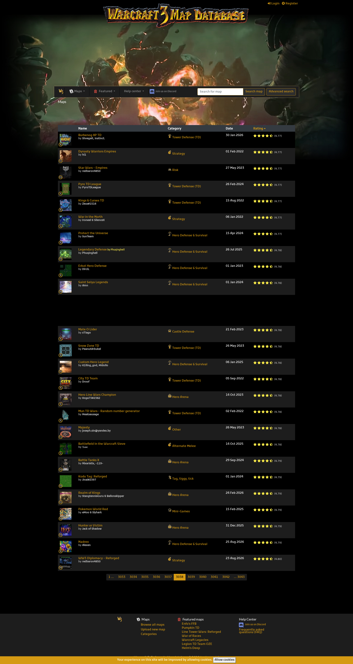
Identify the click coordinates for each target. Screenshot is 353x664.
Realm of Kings (89, 493)
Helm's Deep (191, 648)
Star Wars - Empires (92, 168)
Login (275, 4)
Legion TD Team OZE (197, 644)
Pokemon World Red (93, 509)
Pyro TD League (89, 184)
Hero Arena (180, 397)
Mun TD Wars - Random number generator (109, 411)
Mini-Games (181, 511)
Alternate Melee (184, 446)
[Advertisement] (176, 58)
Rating (258, 129)
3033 (121, 577)
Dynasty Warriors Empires (97, 151)
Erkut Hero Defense (92, 266)
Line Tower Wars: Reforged (201, 632)
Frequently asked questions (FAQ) (251, 631)
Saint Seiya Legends (93, 282)
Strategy (178, 153)
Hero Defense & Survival (189, 235)
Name (82, 129)
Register (291, 4)
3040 (202, 577)
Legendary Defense (101, 249)
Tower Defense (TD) (186, 137)
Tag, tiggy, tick (183, 478)
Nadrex (83, 542)
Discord (165, 91)
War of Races (191, 636)
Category (174, 129)
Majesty (84, 427)
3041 (214, 577)
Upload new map (153, 629)
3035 (145, 577)
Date (229, 129)
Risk (175, 170)
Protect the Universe (93, 233)
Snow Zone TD (88, 345)
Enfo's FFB (189, 624)
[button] (77, 91)
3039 (191, 577)
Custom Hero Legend (93, 362)
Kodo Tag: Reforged (92, 476)
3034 (133, 577)
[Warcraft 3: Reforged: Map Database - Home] (176, 15)
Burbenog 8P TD (89, 135)
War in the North (90, 217)
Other (176, 429)
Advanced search (281, 91)
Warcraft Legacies (195, 640)
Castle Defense (183, 331)
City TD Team (88, 378)
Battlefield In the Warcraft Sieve (101, 444)
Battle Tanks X (88, 460)
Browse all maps (152, 625)
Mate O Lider (87, 329)
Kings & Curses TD (91, 200)
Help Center (247, 619)
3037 (168, 577)
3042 (226, 577)
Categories (149, 634)
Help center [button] (133, 91)
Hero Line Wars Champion (97, 395)
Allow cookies (224, 660)
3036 (156, 577)
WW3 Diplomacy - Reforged (98, 558)
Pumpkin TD (190, 628)
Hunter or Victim (90, 525)
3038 (179, 577)
